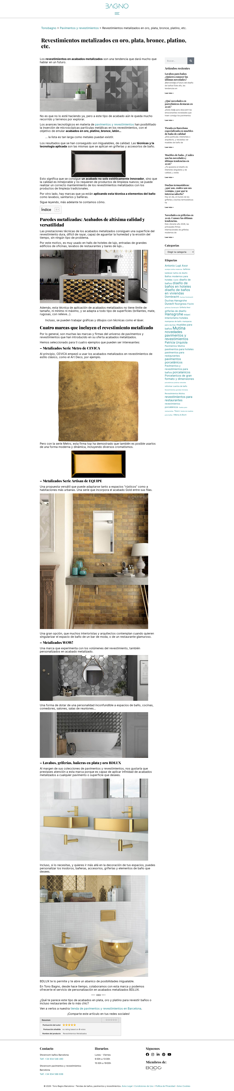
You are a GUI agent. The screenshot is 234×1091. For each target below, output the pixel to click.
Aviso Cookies (183, 1086)
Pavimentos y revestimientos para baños (176, 369)
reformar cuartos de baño (176, 386)
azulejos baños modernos (173, 269)
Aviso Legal (127, 1086)
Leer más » (169, 93)
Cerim (175, 280)
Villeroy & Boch (179, 415)
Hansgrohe (174, 314)
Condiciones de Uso (143, 1086)
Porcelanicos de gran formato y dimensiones (179, 377)
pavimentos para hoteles (179, 349)
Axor (185, 265)
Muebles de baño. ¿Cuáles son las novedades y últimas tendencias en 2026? (179, 159)
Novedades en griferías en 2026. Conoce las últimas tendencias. (179, 218)
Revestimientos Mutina (175, 393)
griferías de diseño (175, 310)
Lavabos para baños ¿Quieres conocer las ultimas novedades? (176, 76)
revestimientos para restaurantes (178, 398)
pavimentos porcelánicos (173, 360)
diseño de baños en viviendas (177, 291)
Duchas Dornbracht (186, 297)
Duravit (169, 303)
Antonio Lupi (173, 265)
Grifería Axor (185, 307)
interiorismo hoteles (176, 317)
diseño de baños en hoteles (178, 284)
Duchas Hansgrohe (176, 300)
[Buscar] (190, 60)
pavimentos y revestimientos (114, 124)
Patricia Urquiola (176, 342)
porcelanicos (181, 372)
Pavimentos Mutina (175, 346)
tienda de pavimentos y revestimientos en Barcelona (106, 1008)
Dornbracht (172, 296)
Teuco (177, 411)
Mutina (179, 328)
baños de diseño (180, 273)
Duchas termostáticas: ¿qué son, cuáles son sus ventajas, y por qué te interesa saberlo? (178, 189)
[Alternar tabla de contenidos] (56, 209)
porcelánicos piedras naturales (175, 382)
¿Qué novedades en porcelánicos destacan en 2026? (179, 103)
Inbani (187, 314)
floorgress (180, 303)
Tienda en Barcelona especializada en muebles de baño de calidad (179, 130)
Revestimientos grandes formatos (176, 390)
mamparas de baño (173, 321)
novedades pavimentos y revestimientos (176, 335)
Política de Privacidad (165, 1086)
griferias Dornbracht (172, 307)
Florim (190, 304)
